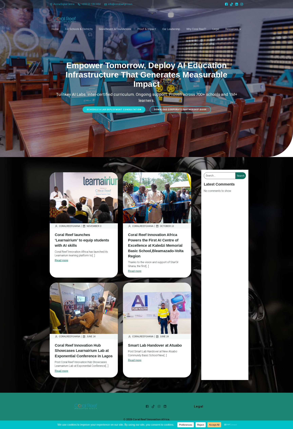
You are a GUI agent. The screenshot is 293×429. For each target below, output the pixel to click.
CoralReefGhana (69, 226)
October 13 (167, 226)
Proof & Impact (146, 29)
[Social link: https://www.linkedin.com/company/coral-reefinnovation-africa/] (235, 4)
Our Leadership (171, 29)
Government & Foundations (115, 29)
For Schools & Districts (79, 29)
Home (55, 29)
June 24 (91, 336)
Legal (215, 29)
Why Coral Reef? (196, 29)
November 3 (94, 226)
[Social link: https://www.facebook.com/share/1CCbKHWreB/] (225, 4)
